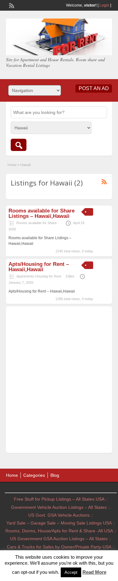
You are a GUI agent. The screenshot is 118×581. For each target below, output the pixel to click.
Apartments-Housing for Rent (38, 276)
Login (104, 5)
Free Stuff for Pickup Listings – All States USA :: (61, 499)
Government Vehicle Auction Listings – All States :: (60, 507)
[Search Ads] (18, 145)
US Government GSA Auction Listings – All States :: (60, 538)
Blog (54, 475)
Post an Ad (94, 88)
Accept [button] (71, 572)
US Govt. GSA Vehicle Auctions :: (60, 515)
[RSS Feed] (11, 5)
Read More (94, 572)
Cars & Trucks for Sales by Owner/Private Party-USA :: (61, 546)
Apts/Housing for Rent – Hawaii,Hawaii (38, 266)
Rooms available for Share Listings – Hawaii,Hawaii (41, 213)
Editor (70, 276)
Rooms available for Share (36, 223)
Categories (34, 475)
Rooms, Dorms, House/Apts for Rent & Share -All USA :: (60, 530)
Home (12, 165)
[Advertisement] (59, 381)
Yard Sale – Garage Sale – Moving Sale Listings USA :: (60, 522)
